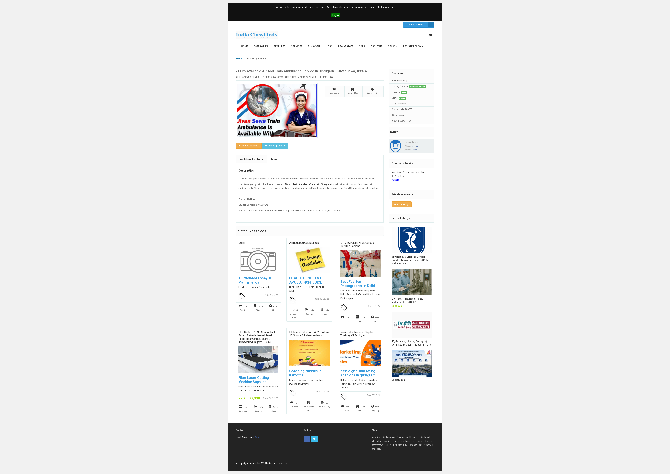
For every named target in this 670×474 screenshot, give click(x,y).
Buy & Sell (314, 46)
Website (395, 179)
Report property (276, 145)
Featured (279, 46)
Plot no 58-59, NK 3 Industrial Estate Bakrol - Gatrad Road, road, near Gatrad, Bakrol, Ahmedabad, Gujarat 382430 (256, 337)
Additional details (251, 159)
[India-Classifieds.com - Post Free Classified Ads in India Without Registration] (256, 35)
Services (296, 46)
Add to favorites (250, 145)
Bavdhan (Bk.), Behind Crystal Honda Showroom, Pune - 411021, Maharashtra (411, 260)
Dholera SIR (398, 380)
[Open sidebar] (430, 35)
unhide (415, 146)
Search (392, 46)
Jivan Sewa (411, 142)
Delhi (241, 242)
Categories (261, 46)
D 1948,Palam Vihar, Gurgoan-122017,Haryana (358, 244)
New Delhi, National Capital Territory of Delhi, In (356, 333)
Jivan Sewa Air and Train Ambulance (409, 172)
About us (376, 46)
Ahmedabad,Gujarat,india (304, 242)
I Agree (335, 15)
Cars (362, 46)
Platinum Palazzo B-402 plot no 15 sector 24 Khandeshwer (309, 333)
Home (244, 46)
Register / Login (413, 46)
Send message (401, 204)
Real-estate (345, 46)
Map (274, 159)
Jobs (329, 46)
